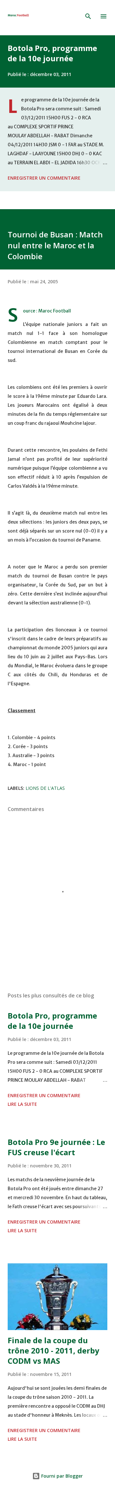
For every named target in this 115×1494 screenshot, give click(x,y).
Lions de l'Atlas (45, 788)
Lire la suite (22, 1104)
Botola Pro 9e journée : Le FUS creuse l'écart (56, 1147)
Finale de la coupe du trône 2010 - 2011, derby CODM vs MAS (53, 1350)
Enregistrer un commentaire (44, 178)
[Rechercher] (88, 16)
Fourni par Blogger (61, 1476)
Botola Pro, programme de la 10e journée (52, 53)
